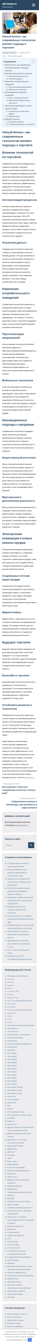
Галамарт (11, 1118)
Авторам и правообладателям (19, 1044)
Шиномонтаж (12, 1279)
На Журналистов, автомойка (18, 1201)
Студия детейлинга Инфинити (19, 1257)
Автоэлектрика (13, 1099)
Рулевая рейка (13, 1232)
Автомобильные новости (17, 1314)
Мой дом (10, 1195)
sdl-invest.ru (9, 3)
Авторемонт (12, 1047)
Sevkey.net (11, 1013)
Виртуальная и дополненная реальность (19, 101)
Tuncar (10, 1022)
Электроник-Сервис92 (16, 1291)
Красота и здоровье (15, 1326)
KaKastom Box (12, 997)
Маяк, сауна (12, 1177)
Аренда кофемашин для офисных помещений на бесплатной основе (17, 872)
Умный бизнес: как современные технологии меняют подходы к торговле (18, 68)
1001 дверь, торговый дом (17, 976)
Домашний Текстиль (15, 1146)
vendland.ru (29, 777)
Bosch (9, 988)
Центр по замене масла (16, 1272)
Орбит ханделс (13, 1204)
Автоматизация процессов (18, 76)
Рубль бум (11, 1229)
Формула (11, 1263)
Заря (9, 1158)
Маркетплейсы (14, 116)
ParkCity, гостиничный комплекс (19, 1010)
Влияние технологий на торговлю (18, 73)
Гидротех (11, 1121)
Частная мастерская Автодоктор (20, 1275)
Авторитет (11, 1050)
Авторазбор (12, 1041)
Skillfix (9, 1016)
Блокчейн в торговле (16, 122)
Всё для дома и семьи (16, 1112)
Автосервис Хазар (14, 1090)
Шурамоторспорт (14, 1282)
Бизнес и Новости (9, 53)
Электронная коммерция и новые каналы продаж (18, 107)
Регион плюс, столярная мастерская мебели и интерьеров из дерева (20, 1220)
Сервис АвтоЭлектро (15, 1235)
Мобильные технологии (17, 89)
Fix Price (10, 994)
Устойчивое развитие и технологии (21, 124)
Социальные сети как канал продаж (18, 112)
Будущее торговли (12, 119)
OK (30, 1340)
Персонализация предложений (19, 87)
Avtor (4, 56)
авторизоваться (21, 825)
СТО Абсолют (12, 1241)
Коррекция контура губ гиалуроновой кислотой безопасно (16, 910)
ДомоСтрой (12, 1149)
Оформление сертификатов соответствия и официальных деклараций (19, 882)
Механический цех (14, 1186)
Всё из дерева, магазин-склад (19, 1115)
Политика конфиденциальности (20, 1208)
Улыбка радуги (13, 1260)
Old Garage (11, 1004)
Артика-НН (11, 1102)
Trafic (9, 1019)
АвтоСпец (11, 1096)
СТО (9, 1238)
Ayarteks (10, 982)
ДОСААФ (11, 1152)
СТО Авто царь (13, 1245)
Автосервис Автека (15, 1087)
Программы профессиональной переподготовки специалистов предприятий (20, 900)
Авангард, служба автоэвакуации (20, 1025)
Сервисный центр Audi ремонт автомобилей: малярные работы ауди (20, 919)
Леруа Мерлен (13, 1164)
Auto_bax (11, 979)
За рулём (11, 1155)
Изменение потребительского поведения (17, 82)
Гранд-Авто (12, 1124)
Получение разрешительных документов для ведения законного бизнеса (18, 891)
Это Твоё (11, 1297)
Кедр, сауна (12, 1161)
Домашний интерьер (15, 1320)
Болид (9, 1109)
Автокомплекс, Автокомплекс (19, 1035)
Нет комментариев (15, 56)
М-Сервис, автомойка (16, 1167)
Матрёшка (11, 1174)
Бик (8, 1106)
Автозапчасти (12, 1028)
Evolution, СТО (13, 991)
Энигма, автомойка (15, 1294)
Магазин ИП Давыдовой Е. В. (19, 1170)
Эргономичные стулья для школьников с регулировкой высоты (18, 934)
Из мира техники (13, 1323)
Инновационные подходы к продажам (16, 93)
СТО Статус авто (14, 1248)
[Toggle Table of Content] (32, 61)
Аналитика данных (16, 79)
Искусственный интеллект (18, 98)
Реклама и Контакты (15, 1226)
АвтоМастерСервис (15, 1038)
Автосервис (12, 1053)
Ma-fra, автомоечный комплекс (19, 1001)
